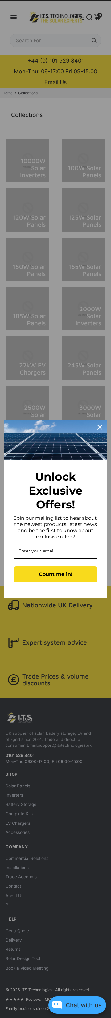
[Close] (99, 427)
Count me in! (55, 574)
